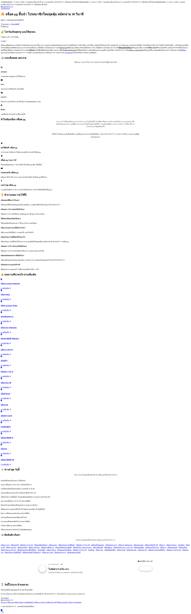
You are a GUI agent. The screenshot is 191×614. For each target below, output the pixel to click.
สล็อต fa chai (5, 545)
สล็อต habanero (171, 545)
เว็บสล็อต (91, 550)
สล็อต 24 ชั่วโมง (34, 547)
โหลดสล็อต (41, 550)
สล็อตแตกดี (15, 545)
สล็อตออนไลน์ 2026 (152, 547)
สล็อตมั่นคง (108, 547)
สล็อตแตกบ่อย (138, 545)
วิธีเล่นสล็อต (183, 547)
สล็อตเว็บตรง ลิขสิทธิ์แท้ (12, 552)
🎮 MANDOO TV (7, 7)
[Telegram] (1, 610)
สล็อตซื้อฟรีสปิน (110, 550)
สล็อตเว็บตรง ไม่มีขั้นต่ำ (66, 545)
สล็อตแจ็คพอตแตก (97, 545)
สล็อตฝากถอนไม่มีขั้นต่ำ (156, 550)
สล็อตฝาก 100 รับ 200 (173, 550)
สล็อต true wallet (47, 552)
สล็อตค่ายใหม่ (22, 547)
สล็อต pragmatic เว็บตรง (65, 602)
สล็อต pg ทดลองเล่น (125, 545)
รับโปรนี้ (146, 568)
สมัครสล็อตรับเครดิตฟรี (63, 547)
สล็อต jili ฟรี (121, 550)
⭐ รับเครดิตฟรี (14, 24)
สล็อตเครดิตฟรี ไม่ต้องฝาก (31, 552)
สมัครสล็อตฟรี (98, 547)
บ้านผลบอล (69, 53)
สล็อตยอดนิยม (139, 547)
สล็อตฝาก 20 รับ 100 (83, 545)
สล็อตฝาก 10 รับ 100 (80, 550)
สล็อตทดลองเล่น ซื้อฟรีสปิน (26, 550)
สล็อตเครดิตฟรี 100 (151, 545)
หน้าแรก (4, 602)
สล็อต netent (53, 545)
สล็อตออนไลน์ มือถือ (64, 550)
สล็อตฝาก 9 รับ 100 (26, 545)
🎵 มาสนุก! (5, 24)
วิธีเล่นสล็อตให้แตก (41, 545)
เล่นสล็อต (181, 545)
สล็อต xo (163, 547)
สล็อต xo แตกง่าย (40, 602)
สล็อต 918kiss (51, 550)
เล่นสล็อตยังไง (29, 602)
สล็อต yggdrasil (11, 547)
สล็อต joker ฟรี (52, 602)
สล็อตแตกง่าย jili (60, 552)
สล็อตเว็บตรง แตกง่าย (8, 550)
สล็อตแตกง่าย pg (111, 545)
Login (3, 8)
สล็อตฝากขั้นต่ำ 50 (47, 547)
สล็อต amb (10, 602)
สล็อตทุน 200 (142, 550)
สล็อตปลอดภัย (172, 547)
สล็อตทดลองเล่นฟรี (74, 552)
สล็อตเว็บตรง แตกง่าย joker (82, 547)
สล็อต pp (162, 545)
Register (7, 8)
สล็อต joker (99, 550)
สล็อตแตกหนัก (132, 550)
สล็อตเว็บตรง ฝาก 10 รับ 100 (123, 547)
